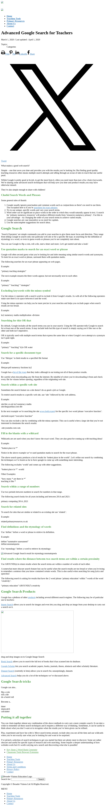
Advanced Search (9, 675)
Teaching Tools (13, 759)
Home (9, 757)
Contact (10, 772)
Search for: (6, 779)
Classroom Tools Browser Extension (23, 752)
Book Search (6, 661)
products (31, 597)
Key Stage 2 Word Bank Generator (22, 750)
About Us (11, 764)
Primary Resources (15, 762)
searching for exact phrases (45, 207)
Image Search (7, 604)
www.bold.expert (47, 411)
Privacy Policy (13, 769)
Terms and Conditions (16, 767)
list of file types (19, 372)
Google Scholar (8, 666)
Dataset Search (7, 671)
